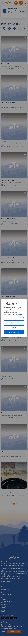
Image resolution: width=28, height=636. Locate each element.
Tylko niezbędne (14, 322)
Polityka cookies (18, 314)
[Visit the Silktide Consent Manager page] (23, 318)
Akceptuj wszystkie (14, 332)
